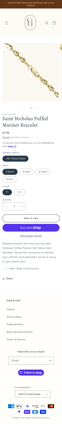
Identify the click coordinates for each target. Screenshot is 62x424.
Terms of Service (16, 339)
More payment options (31, 236)
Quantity (6, 199)
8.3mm (43, 171)
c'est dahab (25, 418)
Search (11, 309)
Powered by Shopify (40, 418)
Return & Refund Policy (20, 332)
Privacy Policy (14, 316)
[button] (6, 23)
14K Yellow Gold (15, 158)
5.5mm (27, 171)
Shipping (6, 137)
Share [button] (9, 278)
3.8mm (10, 171)
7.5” (19, 192)
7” (7, 192)
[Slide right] (38, 108)
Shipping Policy (15, 324)
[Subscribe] (50, 361)
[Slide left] (23, 108)
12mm (9, 179)
